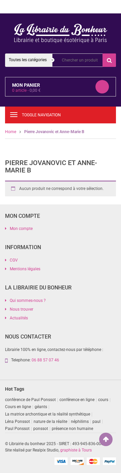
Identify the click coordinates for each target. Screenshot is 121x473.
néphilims (80, 421)
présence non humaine (72, 428)
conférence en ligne (76, 399)
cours (103, 399)
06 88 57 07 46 (45, 360)
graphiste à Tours (76, 450)
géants (41, 406)
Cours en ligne (18, 406)
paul (96, 421)
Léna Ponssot (17, 421)
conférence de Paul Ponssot (30, 399)
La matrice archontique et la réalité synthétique (47, 414)
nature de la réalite (50, 421)
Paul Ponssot (17, 428)
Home (10, 131)
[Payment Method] (61, 461)
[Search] (109, 60)
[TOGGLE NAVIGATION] (14, 114)
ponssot (40, 428)
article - (26, 90)
